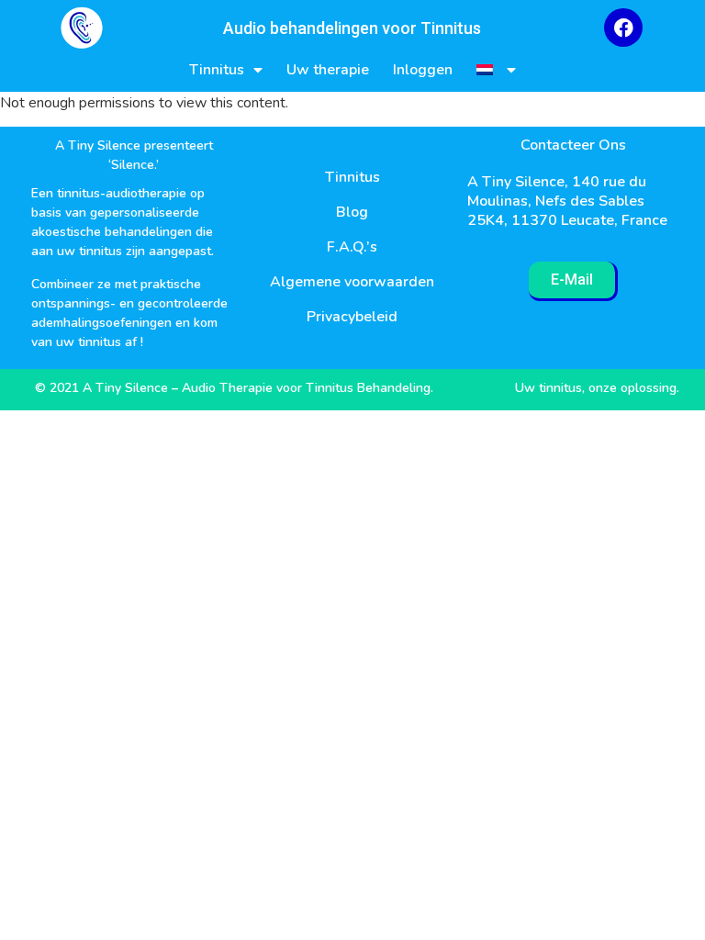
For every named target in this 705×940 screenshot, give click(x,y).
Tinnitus (216, 70)
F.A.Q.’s (352, 247)
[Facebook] (623, 27)
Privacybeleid (352, 317)
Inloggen (423, 70)
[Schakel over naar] (496, 70)
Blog (352, 212)
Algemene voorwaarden (352, 282)
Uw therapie (327, 70)
